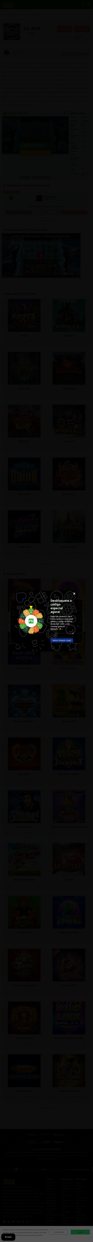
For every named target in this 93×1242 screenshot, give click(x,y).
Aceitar (80, 1232)
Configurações (59, 1232)
